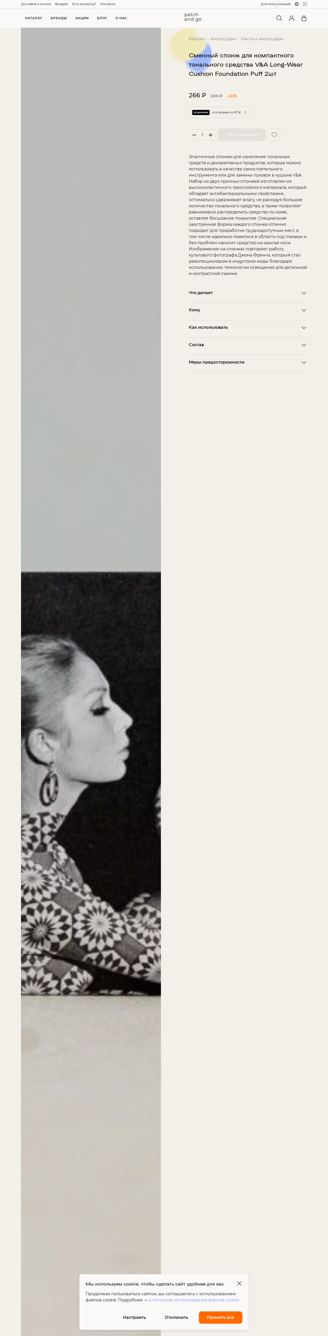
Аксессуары (223, 38)
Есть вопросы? (84, 4)
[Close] (239, 1283)
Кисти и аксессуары (262, 38)
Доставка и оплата (36, 4)
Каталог (197, 38)
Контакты (107, 4)
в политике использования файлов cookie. (194, 1300)
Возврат (61, 4)
